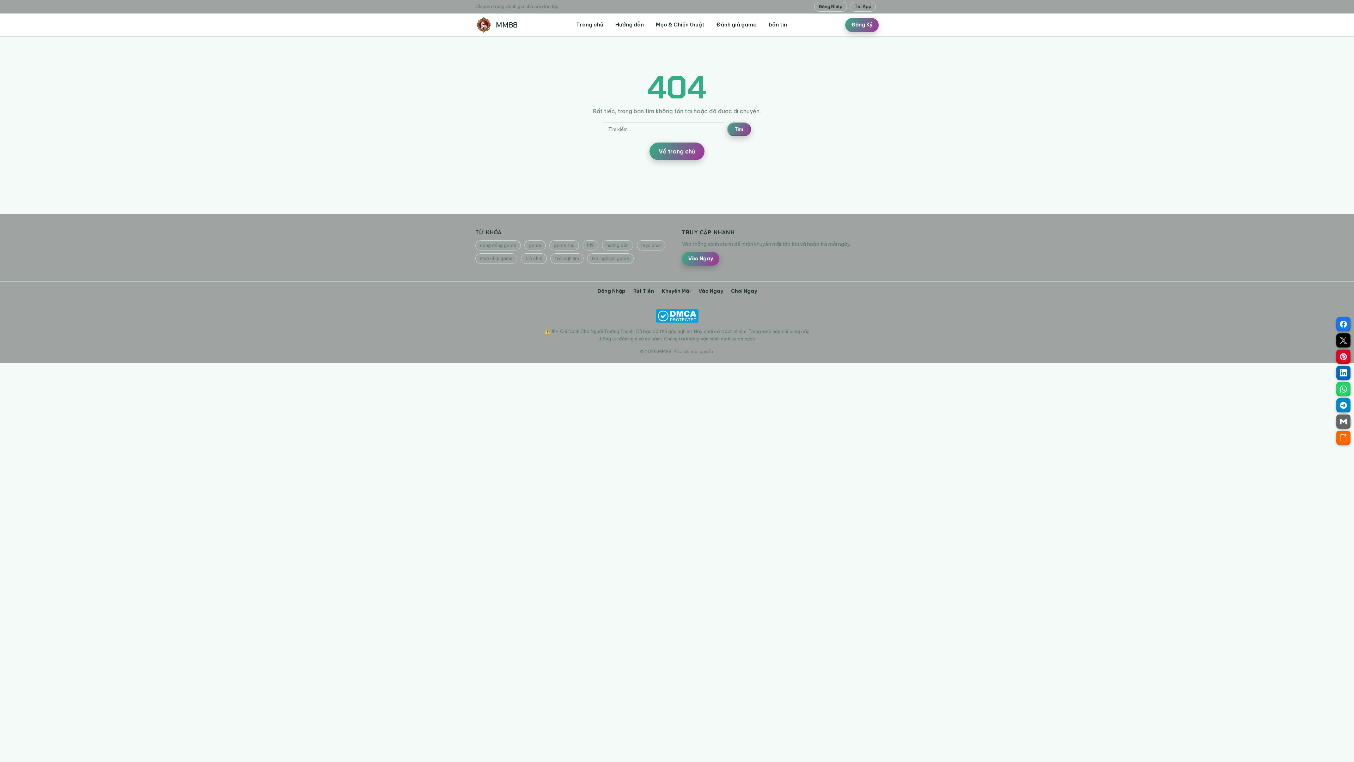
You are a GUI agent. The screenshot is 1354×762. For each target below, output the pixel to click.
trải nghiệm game (610, 258)
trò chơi (533, 258)
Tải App (862, 6)
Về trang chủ (677, 151)
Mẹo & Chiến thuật (680, 24)
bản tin (778, 24)
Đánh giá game (736, 24)
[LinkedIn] (1343, 373)
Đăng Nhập (830, 6)
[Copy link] (1343, 438)
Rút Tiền (643, 291)
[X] (1343, 340)
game (535, 245)
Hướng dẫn (629, 24)
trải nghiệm (567, 258)
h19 (590, 245)
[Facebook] (1343, 324)
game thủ (564, 245)
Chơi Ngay (744, 291)
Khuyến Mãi (676, 291)
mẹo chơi (651, 245)
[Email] (1343, 422)
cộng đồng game (498, 245)
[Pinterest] (1343, 357)
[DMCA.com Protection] (677, 316)
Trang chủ (589, 24)
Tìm (739, 129)
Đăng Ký (862, 25)
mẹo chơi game (496, 258)
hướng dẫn (617, 245)
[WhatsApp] (1343, 389)
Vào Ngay (700, 258)
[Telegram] (1343, 405)
